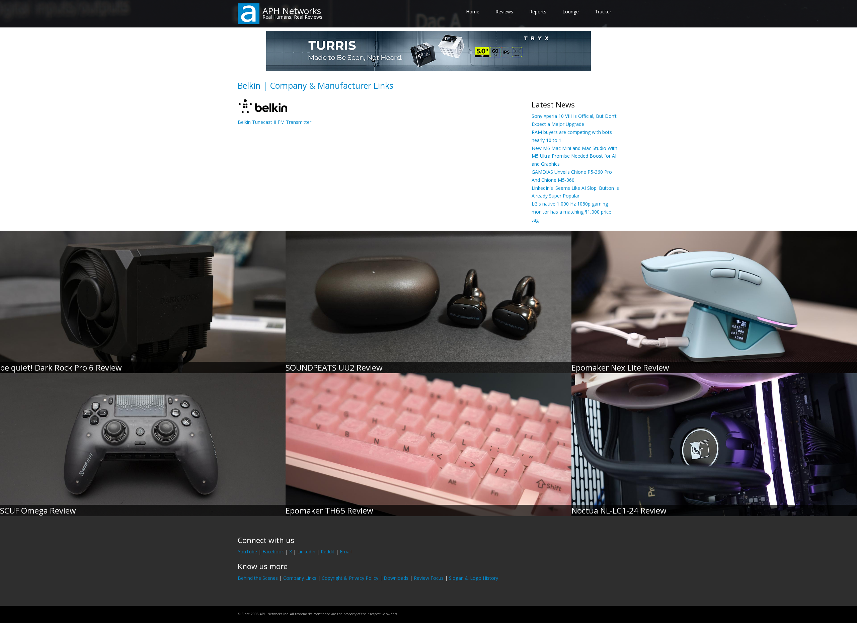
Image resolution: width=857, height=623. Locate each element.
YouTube (247, 551)
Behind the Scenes (258, 578)
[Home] (248, 13)
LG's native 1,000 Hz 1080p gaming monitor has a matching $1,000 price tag (571, 212)
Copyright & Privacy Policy (350, 578)
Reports (537, 11)
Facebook (273, 551)
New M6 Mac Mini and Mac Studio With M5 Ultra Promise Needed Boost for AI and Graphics (574, 156)
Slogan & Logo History (473, 578)
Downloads (396, 578)
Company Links (299, 578)
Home (472, 11)
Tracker (603, 11)
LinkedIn (306, 551)
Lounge (570, 11)
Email (346, 551)
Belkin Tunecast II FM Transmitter (274, 122)
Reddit (327, 551)
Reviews (504, 11)
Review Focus (429, 578)
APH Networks (291, 11)
